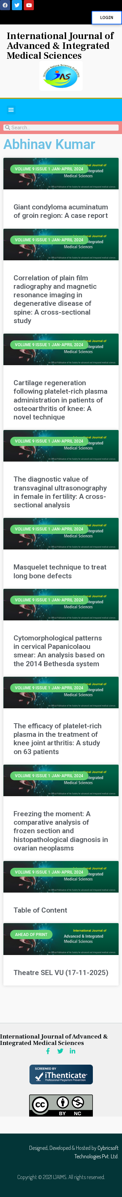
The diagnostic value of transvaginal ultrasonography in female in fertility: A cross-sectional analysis (60, 492)
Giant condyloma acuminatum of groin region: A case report (61, 211)
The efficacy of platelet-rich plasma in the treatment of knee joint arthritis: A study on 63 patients (58, 739)
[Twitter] (17, 5)
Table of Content (40, 910)
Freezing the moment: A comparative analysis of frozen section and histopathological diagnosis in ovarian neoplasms (61, 831)
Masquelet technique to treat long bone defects (60, 571)
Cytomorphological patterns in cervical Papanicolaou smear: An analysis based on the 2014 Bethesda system (59, 651)
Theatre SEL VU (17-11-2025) (61, 973)
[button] (11, 110)
